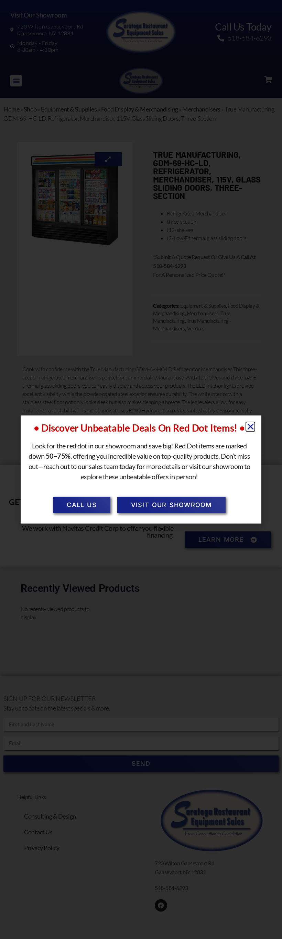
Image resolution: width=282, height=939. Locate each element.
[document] (141, 469)
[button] (250, 426)
